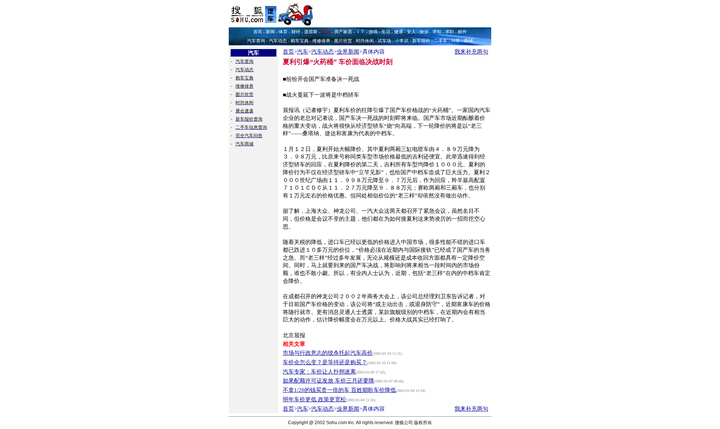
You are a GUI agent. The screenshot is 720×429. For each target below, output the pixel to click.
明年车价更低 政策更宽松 (314, 399)
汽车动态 (322, 52)
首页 (288, 52)
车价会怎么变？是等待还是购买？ (325, 362)
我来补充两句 (471, 52)
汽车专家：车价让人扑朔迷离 (319, 372)
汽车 (302, 52)
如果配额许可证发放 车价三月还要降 (328, 381)
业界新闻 (348, 52)
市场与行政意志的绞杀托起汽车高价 (328, 353)
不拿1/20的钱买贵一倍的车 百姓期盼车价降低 (339, 390)
